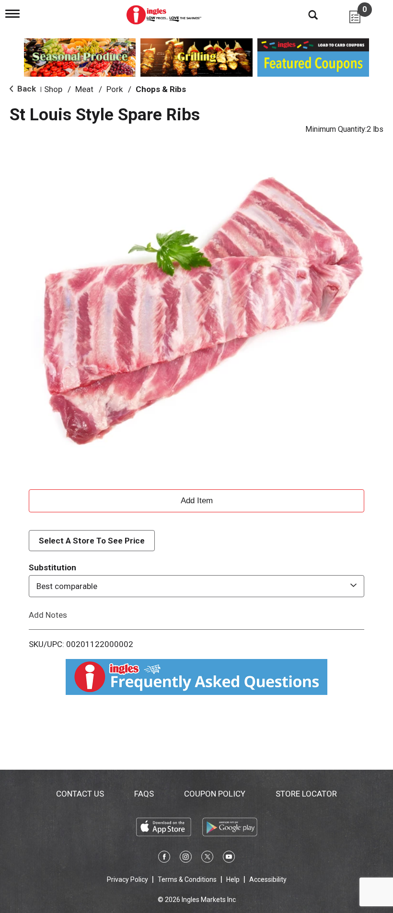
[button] (196, 499)
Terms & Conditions (187, 879)
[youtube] (229, 858)
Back (25, 88)
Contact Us (80, 793)
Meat (84, 89)
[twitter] (207, 858)
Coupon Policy (214, 793)
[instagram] (186, 858)
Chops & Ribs (161, 89)
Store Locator (306, 793)
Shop (53, 89)
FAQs (144, 793)
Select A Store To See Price (92, 540)
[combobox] (196, 586)
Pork (114, 89)
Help (233, 879)
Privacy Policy (127, 879)
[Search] (306, 14)
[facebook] (164, 858)
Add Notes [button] (48, 615)
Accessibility (268, 879)
